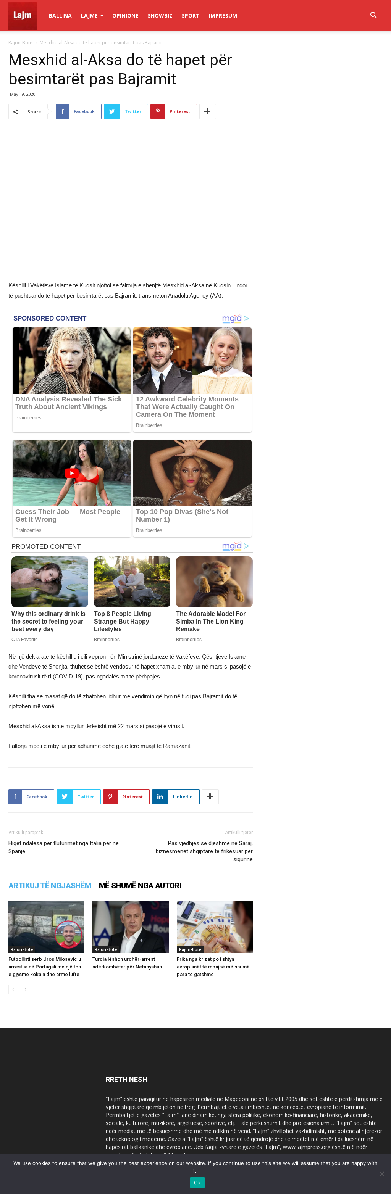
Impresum (223, 15)
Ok (197, 1182)
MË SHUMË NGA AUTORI (140, 885)
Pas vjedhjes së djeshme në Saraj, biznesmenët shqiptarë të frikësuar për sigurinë (204, 851)
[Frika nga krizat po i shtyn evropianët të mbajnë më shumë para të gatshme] (215, 927)
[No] (381, 1174)
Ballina (60, 15)
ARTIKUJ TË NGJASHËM (49, 885)
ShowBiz (160, 15)
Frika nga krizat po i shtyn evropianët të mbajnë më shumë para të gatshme (213, 966)
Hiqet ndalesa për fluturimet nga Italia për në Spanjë (63, 847)
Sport (191, 15)
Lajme (89, 15)
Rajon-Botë (20, 42)
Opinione (125, 15)
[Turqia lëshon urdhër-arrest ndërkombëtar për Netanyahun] (130, 927)
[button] (373, 16)
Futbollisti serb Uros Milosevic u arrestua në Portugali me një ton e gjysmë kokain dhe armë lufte (44, 966)
